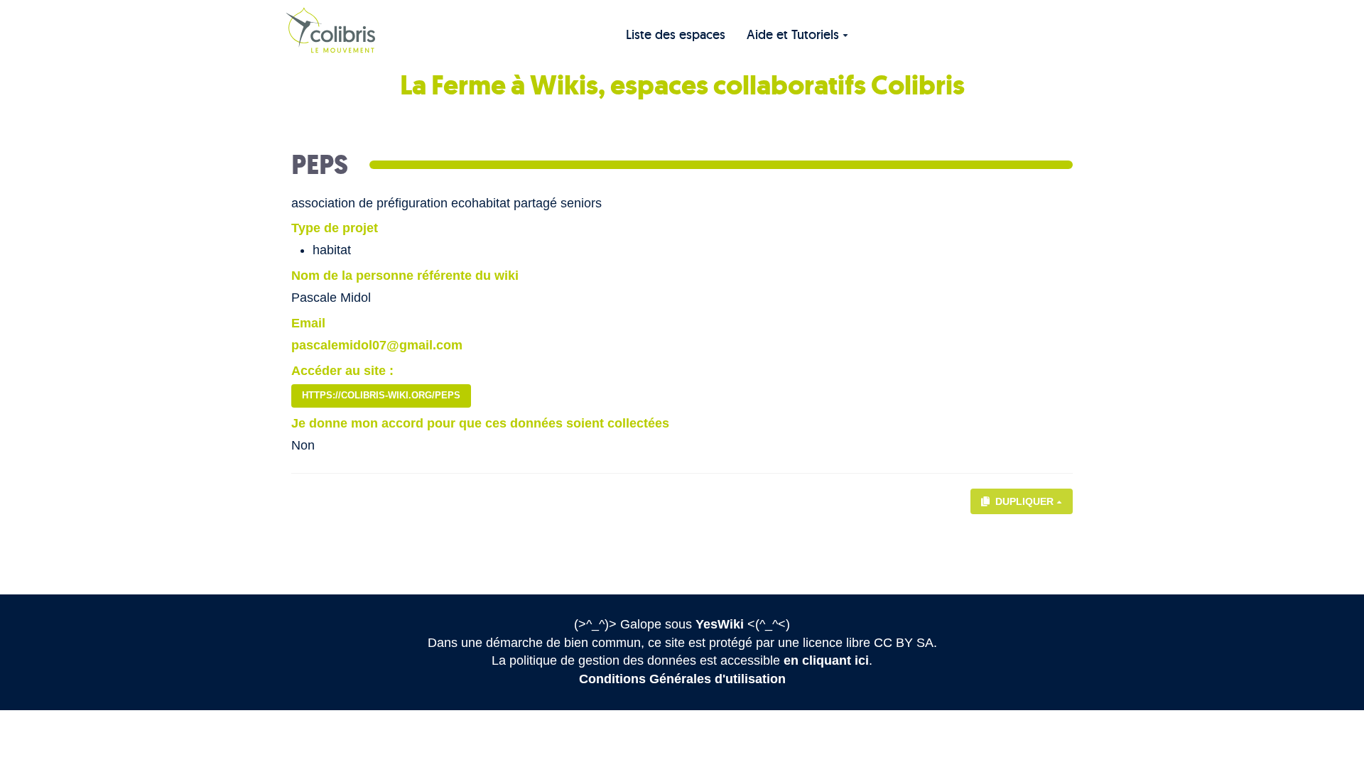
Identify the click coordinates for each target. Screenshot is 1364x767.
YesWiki (719, 624)
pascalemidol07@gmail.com (376, 345)
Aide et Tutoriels (793, 34)
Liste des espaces (675, 34)
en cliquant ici (826, 660)
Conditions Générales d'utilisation (682, 679)
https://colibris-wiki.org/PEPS (381, 395)
